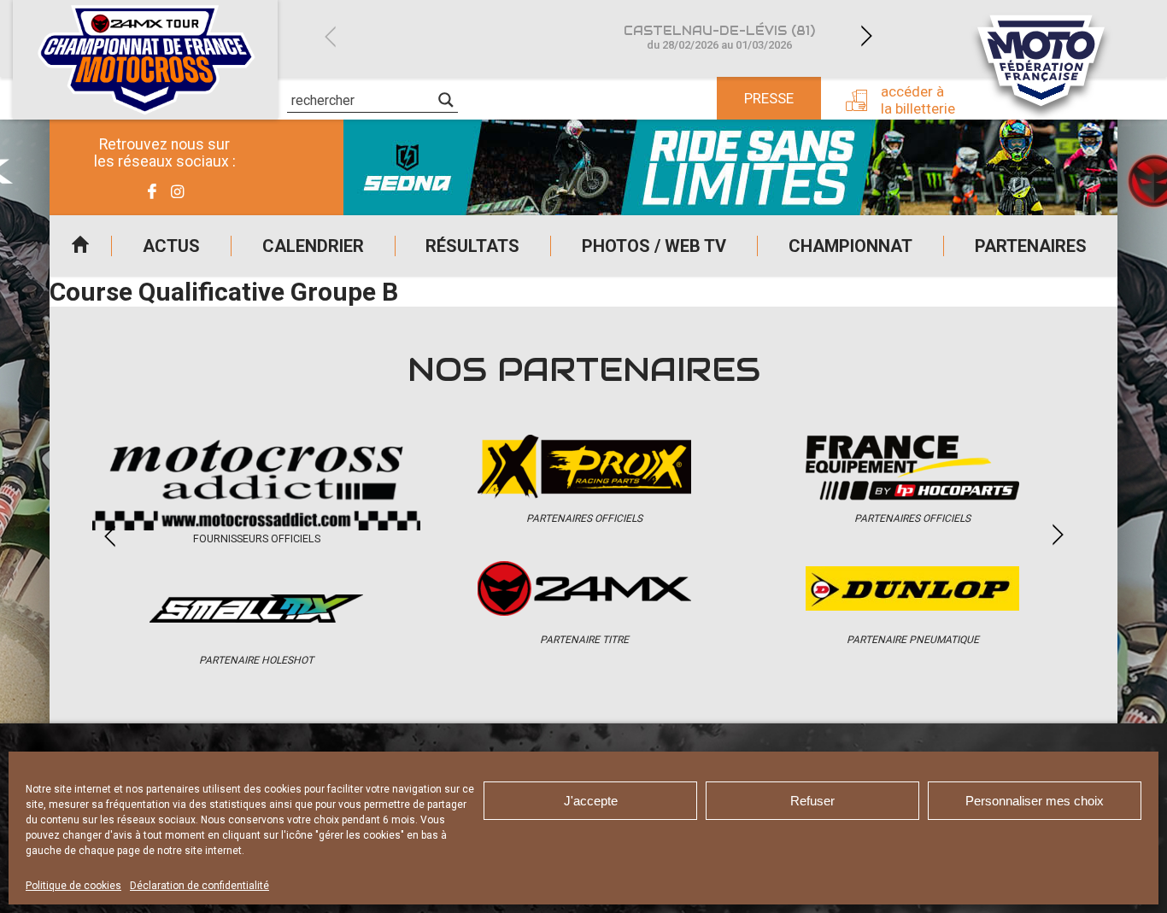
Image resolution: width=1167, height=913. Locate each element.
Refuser (812, 800)
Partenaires (1031, 246)
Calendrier (313, 246)
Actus (171, 246)
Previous (329, 36)
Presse (769, 98)
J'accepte (591, 800)
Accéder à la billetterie (918, 100)
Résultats (472, 246)
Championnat (850, 246)
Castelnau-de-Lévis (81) (719, 37)
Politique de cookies (73, 886)
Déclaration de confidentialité (199, 886)
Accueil (80, 246)
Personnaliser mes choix (1034, 800)
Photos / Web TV (654, 246)
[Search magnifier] (446, 100)
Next (866, 36)
